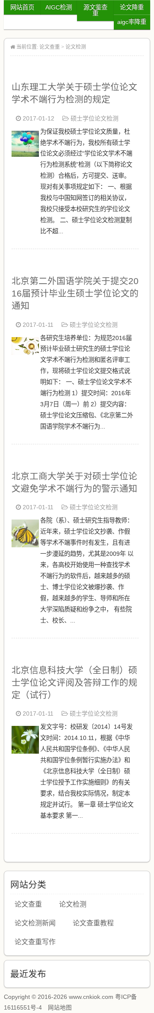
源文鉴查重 (95, 10)
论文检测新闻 (35, 923)
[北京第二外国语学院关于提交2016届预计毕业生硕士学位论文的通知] (25, 352)
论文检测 (75, 47)
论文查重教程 (93, 923)
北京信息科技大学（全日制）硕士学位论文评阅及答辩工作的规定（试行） (74, 682)
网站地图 (60, 1007)
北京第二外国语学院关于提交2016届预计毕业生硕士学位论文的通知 (75, 293)
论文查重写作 (35, 941)
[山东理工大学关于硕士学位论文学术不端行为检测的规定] (25, 154)
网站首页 (22, 7)
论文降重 (132, 7)
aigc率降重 (131, 21)
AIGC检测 (58, 7)
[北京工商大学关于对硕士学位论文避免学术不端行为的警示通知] (25, 545)
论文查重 (49, 47)
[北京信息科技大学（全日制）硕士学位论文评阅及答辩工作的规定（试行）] (25, 751)
